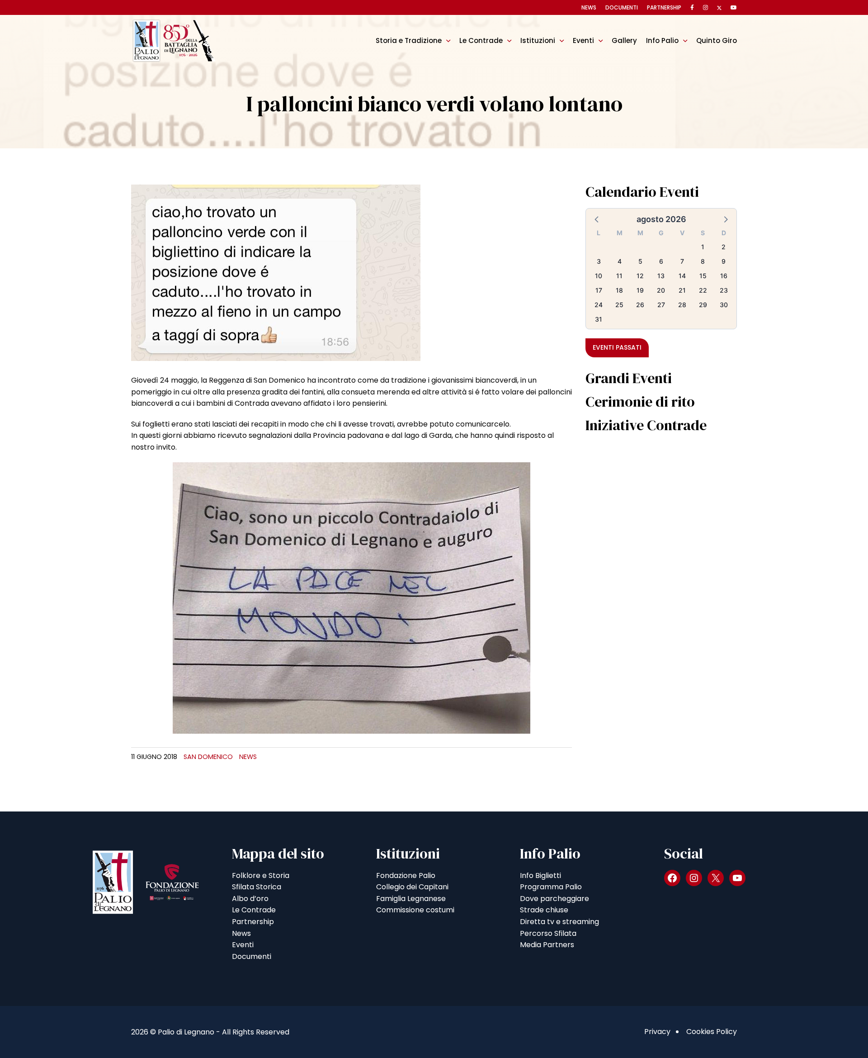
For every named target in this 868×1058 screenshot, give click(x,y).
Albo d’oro (250, 898)
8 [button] (703, 261)
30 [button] (724, 304)
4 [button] (620, 261)
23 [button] (724, 290)
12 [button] (640, 276)
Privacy (657, 1031)
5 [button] (640, 261)
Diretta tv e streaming (559, 921)
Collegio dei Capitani (412, 887)
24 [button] (598, 304)
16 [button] (723, 276)
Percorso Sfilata (548, 933)
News (588, 7)
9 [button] (724, 261)
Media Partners (547, 944)
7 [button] (682, 261)
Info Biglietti (540, 875)
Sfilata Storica (256, 887)
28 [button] (682, 304)
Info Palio (662, 40)
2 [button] (724, 247)
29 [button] (703, 304)
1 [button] (702, 247)
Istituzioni (537, 40)
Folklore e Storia (260, 875)
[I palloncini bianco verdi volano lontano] (275, 272)
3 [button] (599, 261)
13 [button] (661, 276)
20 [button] (661, 290)
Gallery (624, 40)
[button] (597, 219)
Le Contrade (481, 40)
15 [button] (703, 276)
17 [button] (598, 290)
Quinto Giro (716, 40)
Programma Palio (551, 887)
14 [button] (682, 276)
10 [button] (598, 276)
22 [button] (703, 290)
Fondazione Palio (405, 875)
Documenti (621, 7)
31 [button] (598, 319)
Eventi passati (617, 347)
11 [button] (619, 276)
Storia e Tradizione (409, 40)
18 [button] (619, 290)
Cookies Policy (711, 1031)
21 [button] (682, 290)
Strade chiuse (544, 910)
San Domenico (208, 756)
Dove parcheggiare (554, 898)
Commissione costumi (415, 910)
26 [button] (640, 304)
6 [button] (661, 261)
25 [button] (619, 304)
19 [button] (640, 290)
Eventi (583, 40)
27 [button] (661, 304)
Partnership (664, 7)
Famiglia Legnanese (411, 898)
